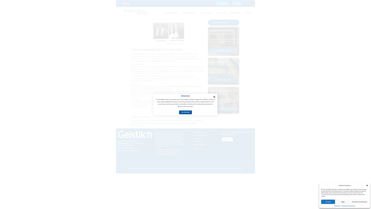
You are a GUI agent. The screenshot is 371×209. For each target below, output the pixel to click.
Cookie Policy (337, 205)
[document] (185, 104)
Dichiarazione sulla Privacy (348, 205)
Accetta (328, 202)
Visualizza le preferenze (359, 202)
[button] (367, 185)
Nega (343, 202)
